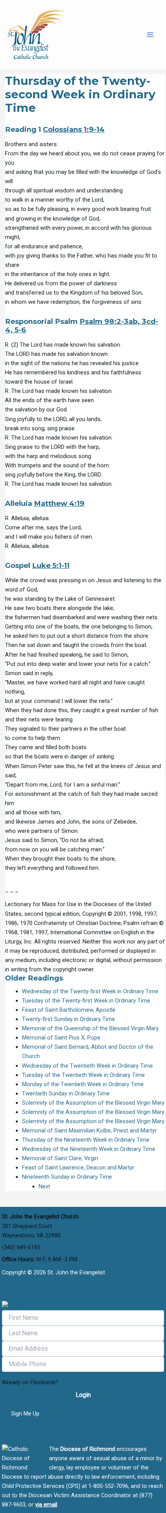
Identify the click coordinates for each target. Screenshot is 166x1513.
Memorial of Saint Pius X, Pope (61, 1037)
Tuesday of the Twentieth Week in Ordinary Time (83, 1075)
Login (83, 1394)
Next (44, 1186)
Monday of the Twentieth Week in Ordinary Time (83, 1084)
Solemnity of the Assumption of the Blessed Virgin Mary (93, 1102)
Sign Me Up (25, 1413)
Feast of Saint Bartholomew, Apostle (68, 1009)
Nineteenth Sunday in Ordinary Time (67, 1176)
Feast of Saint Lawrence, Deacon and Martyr (78, 1167)
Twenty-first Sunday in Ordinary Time (68, 1019)
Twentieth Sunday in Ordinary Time (66, 1093)
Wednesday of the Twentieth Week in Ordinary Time (87, 1065)
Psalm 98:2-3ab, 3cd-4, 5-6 (81, 325)
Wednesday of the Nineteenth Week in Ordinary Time (88, 1149)
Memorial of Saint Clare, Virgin (60, 1158)
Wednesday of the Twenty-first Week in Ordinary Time (90, 991)
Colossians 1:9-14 (74, 129)
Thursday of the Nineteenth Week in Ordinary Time (85, 1139)
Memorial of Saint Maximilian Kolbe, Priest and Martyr (89, 1130)
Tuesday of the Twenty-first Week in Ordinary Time (86, 1000)
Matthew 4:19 (59, 503)
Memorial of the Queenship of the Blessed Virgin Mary (90, 1028)
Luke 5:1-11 (50, 565)
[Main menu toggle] (150, 35)
